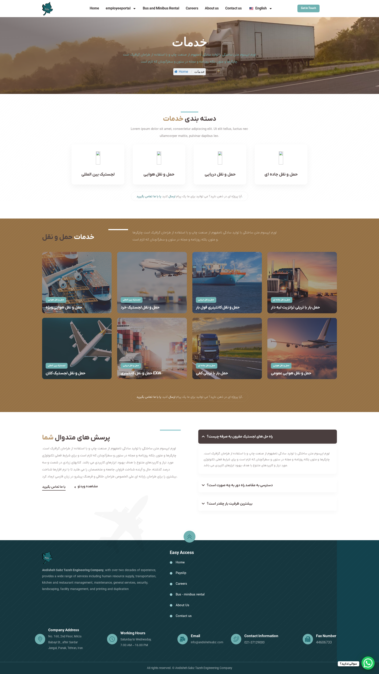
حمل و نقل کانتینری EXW (141, 373)
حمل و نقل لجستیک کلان (66, 373)
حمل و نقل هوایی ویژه (64, 307)
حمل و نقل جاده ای (281, 174)
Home (94, 8)
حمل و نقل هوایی (158, 174)
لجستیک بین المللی (97, 174)
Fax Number (326, 636)
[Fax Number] (308, 639)
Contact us (233, 8)
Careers (192, 8)
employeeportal (118, 8)
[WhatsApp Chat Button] (368, 663)
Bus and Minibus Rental (161, 8)
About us (212, 8)
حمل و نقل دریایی (220, 174)
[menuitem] (260, 8)
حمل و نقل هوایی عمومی (291, 373)
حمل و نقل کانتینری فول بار (218, 307)
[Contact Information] (236, 639)
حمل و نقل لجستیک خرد (140, 307)
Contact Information (261, 636)
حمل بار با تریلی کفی (212, 373)
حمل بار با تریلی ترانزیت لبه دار (295, 307)
